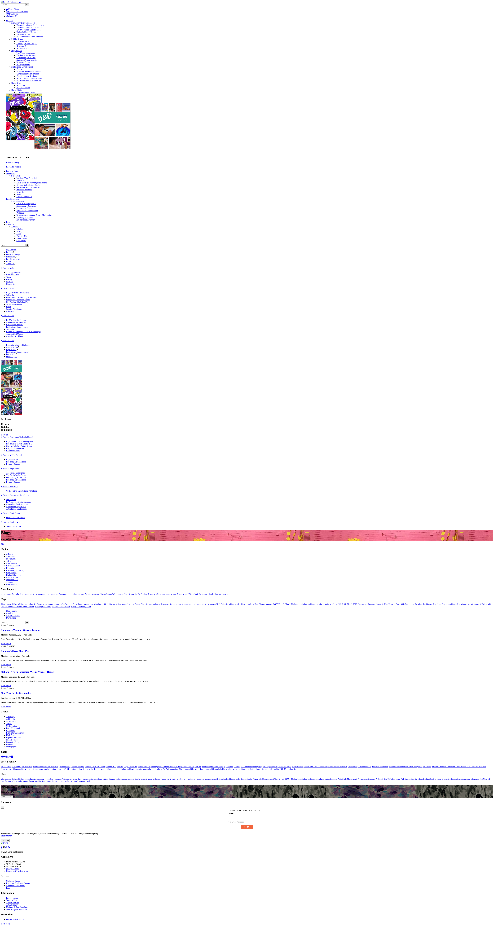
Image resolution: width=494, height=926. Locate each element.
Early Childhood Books (26, 32)
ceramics (392, 767)
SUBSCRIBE (7, 797)
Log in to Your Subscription (27, 178)
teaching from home (43, 606)
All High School (23, 64)
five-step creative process (180, 604)
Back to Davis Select (11, 513)
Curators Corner (284, 767)
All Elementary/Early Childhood (29, 37)
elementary (226, 594)
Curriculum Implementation (27, 74)
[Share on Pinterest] (6, 757)
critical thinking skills (111, 604)
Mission (19, 229)
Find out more (6, 836)
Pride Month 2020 (349, 604)
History (19, 231)
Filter (3, 544)
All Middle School (24, 48)
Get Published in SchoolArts (28, 187)
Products (9, 252)
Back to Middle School (12, 455)
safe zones (475, 604)
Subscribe (20, 180)
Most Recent (11, 611)
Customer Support (13, 881)
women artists (238, 769)
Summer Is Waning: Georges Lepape (20, 630)
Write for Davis (12, 275)
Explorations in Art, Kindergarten (30, 25)
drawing (218, 594)
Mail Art (198, 594)
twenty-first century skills (81, 606)
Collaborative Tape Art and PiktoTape (21, 491)
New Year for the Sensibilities (16, 693)
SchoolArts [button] (10, 173)
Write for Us (21, 236)
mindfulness (319, 604)
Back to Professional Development (16, 495)
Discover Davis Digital (25, 92)
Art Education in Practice (16, 509)
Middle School (17, 39)
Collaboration (11, 563)
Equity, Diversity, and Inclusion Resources (152, 604)
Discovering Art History (26, 57)
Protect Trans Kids (396, 604)
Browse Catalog (12, 162)
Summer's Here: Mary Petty (16, 651)
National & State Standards (17, 907)
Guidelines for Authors (15, 885)
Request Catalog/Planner (18, 11)
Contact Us (12, 16)
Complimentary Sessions (26, 76)
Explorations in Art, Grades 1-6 (29, 27)
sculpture (273, 767)
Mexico (385, 767)
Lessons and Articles (24, 208)
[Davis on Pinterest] (9, 847)
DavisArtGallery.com (15, 919)
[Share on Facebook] (2, 757)
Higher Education (13, 575)
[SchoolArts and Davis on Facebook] (2, 847)
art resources (11, 559)
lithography (26, 769)
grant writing (171, 594)
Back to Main (8, 268)
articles (9, 561)
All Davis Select (23, 88)
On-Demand (11, 500)
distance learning (127, 604)
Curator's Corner (13, 615)
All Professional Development (28, 81)
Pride (340, 604)
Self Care (190, 594)
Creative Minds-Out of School (28, 30)
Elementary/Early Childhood (23, 23)
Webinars (20, 213)
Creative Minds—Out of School (19, 446)
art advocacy (353, 767)
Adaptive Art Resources (26, 206)
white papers (11, 584)
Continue (5, 840)
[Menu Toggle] (20, 2)
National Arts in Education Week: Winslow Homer (27, 672)
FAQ (8, 888)
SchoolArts (15, 176)
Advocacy (10, 554)
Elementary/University (15, 570)
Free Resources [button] (12, 199)
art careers (427, 767)
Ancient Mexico (364, 767)
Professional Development (22, 67)
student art (174, 769)
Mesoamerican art (403, 767)
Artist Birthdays (12, 902)
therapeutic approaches (61, 606)
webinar (9, 582)
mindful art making (306, 604)
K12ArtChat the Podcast (16, 320)
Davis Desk (16, 594)
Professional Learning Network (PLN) (373, 604)
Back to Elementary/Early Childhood (17, 437)
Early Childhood (13, 566)
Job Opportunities (13, 272)
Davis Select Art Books (15, 518)
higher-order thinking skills (241, 604)
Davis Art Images (13, 171)
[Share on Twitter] (4, 757)
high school (228, 767)
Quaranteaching (12, 580)
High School (16, 51)
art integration (416, 767)
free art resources (51, 594)
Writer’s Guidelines (14, 304)
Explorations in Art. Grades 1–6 (19, 444)
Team (18, 234)
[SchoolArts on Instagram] (6, 847)
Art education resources (51, 604)
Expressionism (297, 767)
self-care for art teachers (40, 769)
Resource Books (23, 34)
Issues (18, 194)
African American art (440, 767)
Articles (9, 613)
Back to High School (11, 468)
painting (267, 769)
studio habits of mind (25, 606)
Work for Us (21, 238)
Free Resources (17, 201)
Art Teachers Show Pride (72, 604)
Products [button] (9, 20)
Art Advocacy (12, 905)
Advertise (20, 192)
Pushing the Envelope (414, 604)
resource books (208, 594)
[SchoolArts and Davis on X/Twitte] (4, 847)
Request (4, 435)
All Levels (10, 556)
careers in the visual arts (92, 604)
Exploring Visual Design (26, 44)
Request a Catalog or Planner (18, 883)
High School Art (130, 594)
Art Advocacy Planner (25, 220)
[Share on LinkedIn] (8, 757)
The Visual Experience (25, 53)
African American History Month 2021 (100, 594)
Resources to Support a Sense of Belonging (34, 215)
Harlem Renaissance (457, 767)
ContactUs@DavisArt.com (17, 871)
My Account (13, 14)
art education (6, 594)
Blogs (8, 222)
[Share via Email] (10, 757)
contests (120, 594)
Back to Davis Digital (11, 522)
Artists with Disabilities (313, 767)
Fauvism (293, 769)
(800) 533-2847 (12, 869)
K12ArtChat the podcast (26, 203)
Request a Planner (13, 167)
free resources (38, 594)
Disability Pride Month (280, 769)
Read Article (6, 643)
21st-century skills (8, 604)
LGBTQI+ (286, 604)
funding (144, 594)
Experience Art (22, 41)
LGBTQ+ (277, 604)
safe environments (462, 604)
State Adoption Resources (16, 909)
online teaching (78, 594)
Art (139, 594)
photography (257, 767)
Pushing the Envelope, (432, 604)
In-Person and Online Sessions (28, 71)
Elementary (10, 568)
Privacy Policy (12, 898)
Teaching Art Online (24, 217)
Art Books (20, 85)
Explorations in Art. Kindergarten (19, 441)
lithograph (17, 769)
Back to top (5, 924)
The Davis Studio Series (26, 55)
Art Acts (166, 769)
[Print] (12, 757)
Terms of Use (11, 900)
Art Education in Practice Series (29, 78)
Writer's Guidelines (24, 190)
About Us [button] (10, 224)
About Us (15, 227)
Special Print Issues (24, 197)
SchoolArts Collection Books (28, 185)
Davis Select (16, 83)
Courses (19, 69)
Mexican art (377, 767)
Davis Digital (13, 9)
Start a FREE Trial (13, 526)
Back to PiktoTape (10, 486)
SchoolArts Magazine (156, 594)
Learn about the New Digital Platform (31, 183)
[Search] (27, 245)
